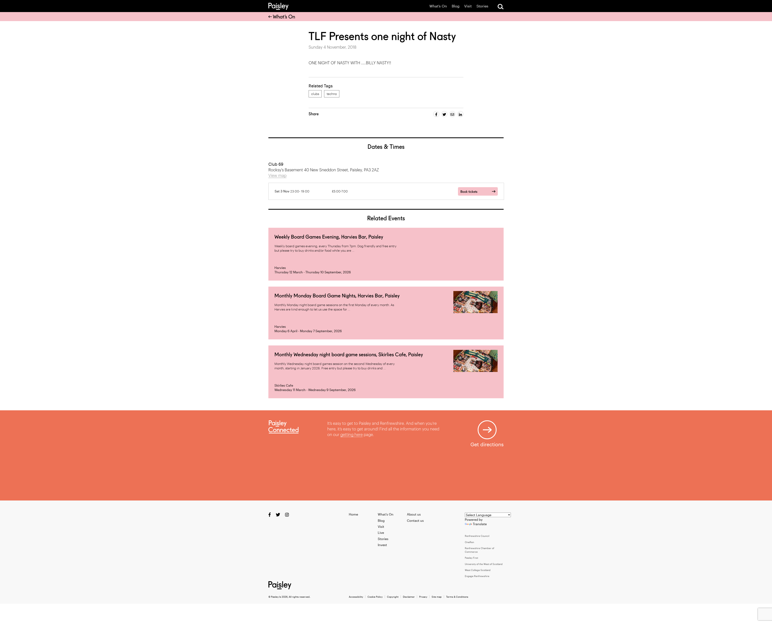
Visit (468, 6)
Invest (382, 545)
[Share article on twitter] (444, 114)
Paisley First (471, 557)
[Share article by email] (452, 114)
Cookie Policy (375, 596)
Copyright (392, 596)
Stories (482, 6)
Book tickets (468, 192)
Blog (455, 6)
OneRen (469, 542)
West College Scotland (478, 570)
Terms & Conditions (457, 596)
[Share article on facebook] (436, 114)
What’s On (438, 6)
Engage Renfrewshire (477, 576)
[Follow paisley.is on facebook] (269, 515)
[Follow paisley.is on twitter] (278, 515)
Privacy (423, 596)
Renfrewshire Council (477, 535)
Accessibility (356, 596)
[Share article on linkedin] (460, 114)
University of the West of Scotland (484, 564)
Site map (437, 596)
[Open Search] (501, 6)
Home (353, 514)
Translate (480, 524)
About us (414, 514)
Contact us (415, 520)
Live (381, 532)
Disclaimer (409, 596)
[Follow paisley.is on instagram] (287, 515)
